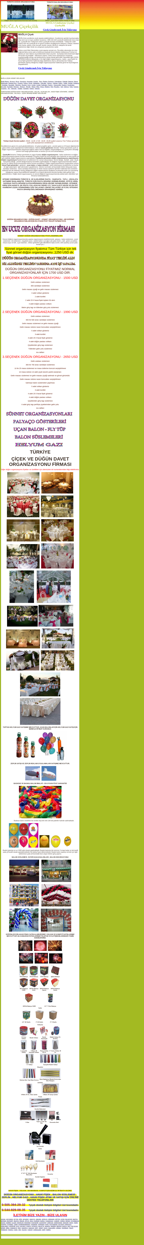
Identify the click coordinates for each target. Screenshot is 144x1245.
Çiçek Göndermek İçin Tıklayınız (60, 29)
